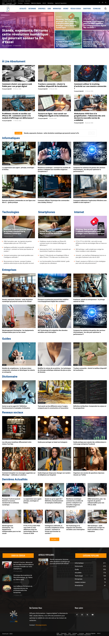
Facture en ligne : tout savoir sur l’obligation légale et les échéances (53, 114)
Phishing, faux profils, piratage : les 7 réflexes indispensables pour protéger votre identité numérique (90, 231)
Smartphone (60, 39)
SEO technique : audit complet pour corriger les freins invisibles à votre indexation (96, 528)
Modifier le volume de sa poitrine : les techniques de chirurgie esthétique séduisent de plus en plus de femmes (54, 370)
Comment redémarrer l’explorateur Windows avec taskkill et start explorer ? (90, 201)
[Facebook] (99, 2)
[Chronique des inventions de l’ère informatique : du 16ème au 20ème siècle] (7, 577)
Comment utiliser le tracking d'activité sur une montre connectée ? (90, 86)
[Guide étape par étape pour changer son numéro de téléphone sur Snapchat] (54, 459)
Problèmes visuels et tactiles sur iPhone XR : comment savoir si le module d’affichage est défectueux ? (18, 115)
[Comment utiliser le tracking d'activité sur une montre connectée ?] (90, 73)
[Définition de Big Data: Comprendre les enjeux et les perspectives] (90, 392)
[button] (105, 8)
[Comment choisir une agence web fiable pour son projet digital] (18, 73)
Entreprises (6, 26)
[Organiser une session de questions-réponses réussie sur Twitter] (90, 459)
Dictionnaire (6, 403)
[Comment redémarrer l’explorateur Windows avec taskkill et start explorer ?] (90, 186)
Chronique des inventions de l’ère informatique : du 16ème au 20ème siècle (22, 577)
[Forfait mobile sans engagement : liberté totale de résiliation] (68, 39)
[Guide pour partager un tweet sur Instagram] (54, 428)
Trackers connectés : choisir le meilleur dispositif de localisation (52, 85)
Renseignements (41, 625)
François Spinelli (6, 89)
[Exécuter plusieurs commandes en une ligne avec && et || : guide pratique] (19, 186)
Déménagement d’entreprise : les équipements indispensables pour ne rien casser (18, 331)
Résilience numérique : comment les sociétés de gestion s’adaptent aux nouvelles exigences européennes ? (54, 169)
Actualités (41, 110)
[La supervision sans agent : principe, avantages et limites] (19, 153)
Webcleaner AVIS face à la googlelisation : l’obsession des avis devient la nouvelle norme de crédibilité (89, 116)
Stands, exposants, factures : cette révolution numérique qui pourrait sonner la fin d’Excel (60, 561)
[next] (93, 133)
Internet (59, 17)
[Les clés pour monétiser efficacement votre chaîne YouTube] (19, 428)
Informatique (6, 164)
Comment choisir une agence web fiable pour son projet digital (17, 85)
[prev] (89, 133)
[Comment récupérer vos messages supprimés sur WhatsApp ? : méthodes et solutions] (19, 459)
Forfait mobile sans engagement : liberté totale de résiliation (53, 232)
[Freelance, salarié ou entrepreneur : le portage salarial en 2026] (95, 39)
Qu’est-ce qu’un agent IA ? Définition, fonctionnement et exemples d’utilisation (16, 407)
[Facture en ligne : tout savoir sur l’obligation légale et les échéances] (54, 103)
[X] (106, 2)
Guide (40, 80)
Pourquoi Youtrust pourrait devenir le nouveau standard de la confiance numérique (18, 231)
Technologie (6, 495)
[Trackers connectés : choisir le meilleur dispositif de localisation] (54, 73)
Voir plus (53, 539)
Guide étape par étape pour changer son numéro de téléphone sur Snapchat (54, 474)
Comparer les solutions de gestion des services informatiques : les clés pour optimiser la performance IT (89, 169)
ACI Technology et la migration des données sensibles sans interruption (52, 331)
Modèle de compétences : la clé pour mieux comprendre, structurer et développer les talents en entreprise (18, 370)
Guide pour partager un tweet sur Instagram (52, 442)
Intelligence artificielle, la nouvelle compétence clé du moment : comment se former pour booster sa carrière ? (19, 249)
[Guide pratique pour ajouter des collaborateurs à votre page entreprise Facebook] (90, 428)
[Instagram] (102, 2)
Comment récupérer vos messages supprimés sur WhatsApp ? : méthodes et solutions (18, 474)
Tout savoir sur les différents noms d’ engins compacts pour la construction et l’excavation (53, 407)
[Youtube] (92, 615)
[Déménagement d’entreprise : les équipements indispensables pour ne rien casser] (19, 316)
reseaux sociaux (7, 439)
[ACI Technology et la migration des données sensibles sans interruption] (54, 316)
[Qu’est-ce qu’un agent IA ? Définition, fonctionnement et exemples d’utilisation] (19, 392)
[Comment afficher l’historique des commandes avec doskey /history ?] (54, 186)
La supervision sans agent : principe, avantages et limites (33, 501)
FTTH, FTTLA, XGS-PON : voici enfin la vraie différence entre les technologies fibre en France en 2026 (91, 243)
